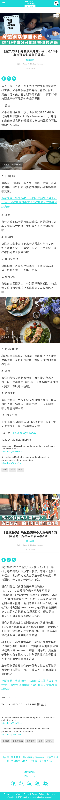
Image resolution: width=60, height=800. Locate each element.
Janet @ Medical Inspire (33, 64)
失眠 (5, 469)
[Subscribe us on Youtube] (38, 783)
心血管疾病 (18, 741)
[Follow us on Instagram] (22, 783)
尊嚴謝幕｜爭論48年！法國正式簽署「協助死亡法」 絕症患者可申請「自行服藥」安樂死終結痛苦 (29, 202)
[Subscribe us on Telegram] (46, 783)
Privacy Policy (38, 794)
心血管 (6, 741)
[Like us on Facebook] (14, 783)
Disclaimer (51, 794)
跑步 (40, 741)
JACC (17, 697)
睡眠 (13, 469)
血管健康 (31, 741)
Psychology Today (24, 433)
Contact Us (8, 794)
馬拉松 (49, 741)
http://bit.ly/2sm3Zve (11, 452)
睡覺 (20, 469)
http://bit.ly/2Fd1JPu (11, 463)
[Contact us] (30, 783)
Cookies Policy (22, 794)
